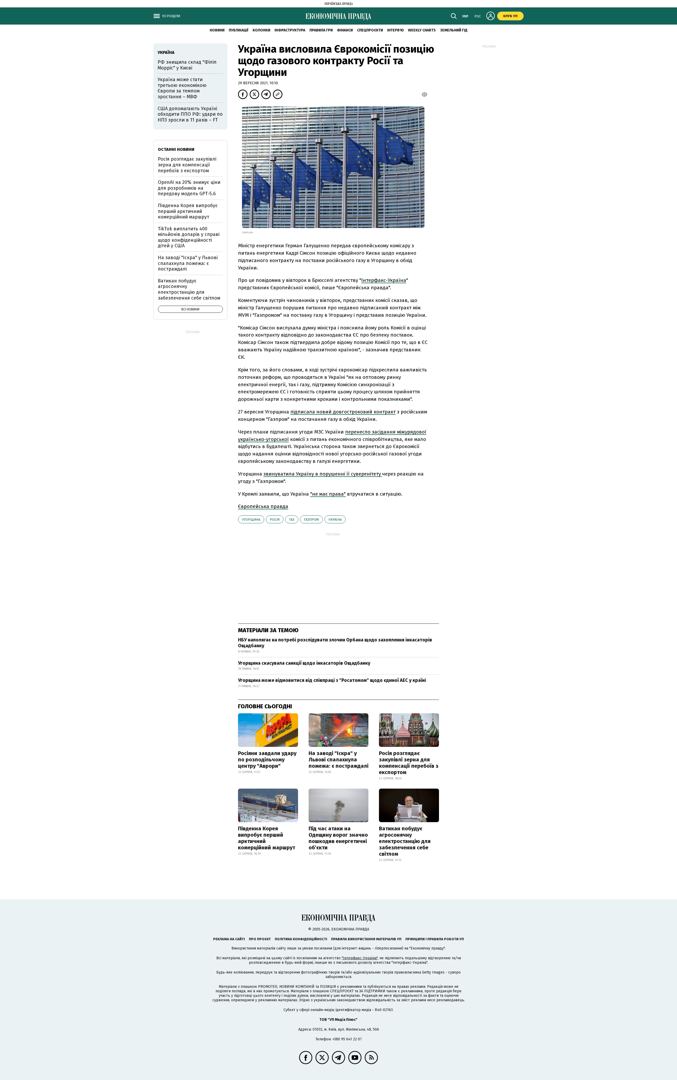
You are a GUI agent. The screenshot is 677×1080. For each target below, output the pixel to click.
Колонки (261, 30)
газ (291, 520)
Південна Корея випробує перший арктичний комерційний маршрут (266, 838)
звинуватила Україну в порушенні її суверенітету (322, 474)
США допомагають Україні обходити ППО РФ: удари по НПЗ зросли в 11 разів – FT (190, 114)
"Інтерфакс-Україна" (360, 958)
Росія (275, 520)
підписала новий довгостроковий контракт (343, 412)
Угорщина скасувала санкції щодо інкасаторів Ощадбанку (304, 663)
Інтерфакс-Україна (383, 280)
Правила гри (321, 30)
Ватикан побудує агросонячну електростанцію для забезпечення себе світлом (405, 841)
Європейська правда (263, 506)
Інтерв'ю (395, 30)
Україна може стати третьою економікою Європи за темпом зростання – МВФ (182, 88)
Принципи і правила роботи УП (434, 939)
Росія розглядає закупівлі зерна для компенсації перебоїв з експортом (408, 762)
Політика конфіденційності (301, 939)
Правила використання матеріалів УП (366, 939)
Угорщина (251, 520)
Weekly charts (422, 30)
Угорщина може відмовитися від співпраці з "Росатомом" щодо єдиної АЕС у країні (332, 680)
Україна (335, 520)
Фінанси (345, 30)
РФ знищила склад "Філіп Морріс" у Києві (187, 65)
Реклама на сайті (229, 939)
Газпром (311, 520)
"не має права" (328, 494)
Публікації (238, 30)
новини (217, 30)
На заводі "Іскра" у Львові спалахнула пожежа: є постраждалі (338, 759)
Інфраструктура (290, 30)
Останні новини (176, 149)
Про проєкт (260, 939)
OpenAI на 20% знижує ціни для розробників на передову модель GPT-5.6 (189, 188)
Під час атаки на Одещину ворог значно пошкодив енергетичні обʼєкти (338, 838)
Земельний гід (454, 30)
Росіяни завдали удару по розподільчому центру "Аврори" (267, 759)
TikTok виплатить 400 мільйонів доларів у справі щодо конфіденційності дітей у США (188, 237)
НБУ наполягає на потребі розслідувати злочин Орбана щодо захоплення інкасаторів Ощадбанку (335, 643)
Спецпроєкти (370, 30)
